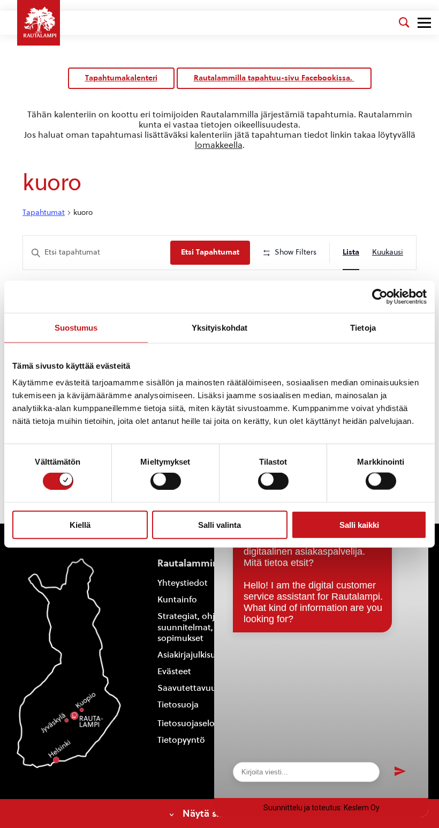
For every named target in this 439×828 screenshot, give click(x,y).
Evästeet (174, 671)
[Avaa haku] (404, 22)
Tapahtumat (43, 212)
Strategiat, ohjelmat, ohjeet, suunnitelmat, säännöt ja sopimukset (213, 627)
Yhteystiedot (182, 583)
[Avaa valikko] (424, 23)
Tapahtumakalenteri (121, 78)
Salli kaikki (359, 524)
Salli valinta (219, 524)
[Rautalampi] (38, 23)
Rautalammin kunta (202, 563)
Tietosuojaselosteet (195, 723)
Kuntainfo (177, 599)
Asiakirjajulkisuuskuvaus (205, 655)
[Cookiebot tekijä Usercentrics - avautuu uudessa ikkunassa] (380, 296)
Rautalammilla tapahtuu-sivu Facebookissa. (274, 78)
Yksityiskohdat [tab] (219, 327)
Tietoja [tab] (363, 327)
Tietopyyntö (181, 740)
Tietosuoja (178, 704)
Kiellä (80, 524)
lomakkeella (219, 145)
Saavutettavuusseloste (202, 688)
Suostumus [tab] (76, 327)
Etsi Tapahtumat (210, 252)
